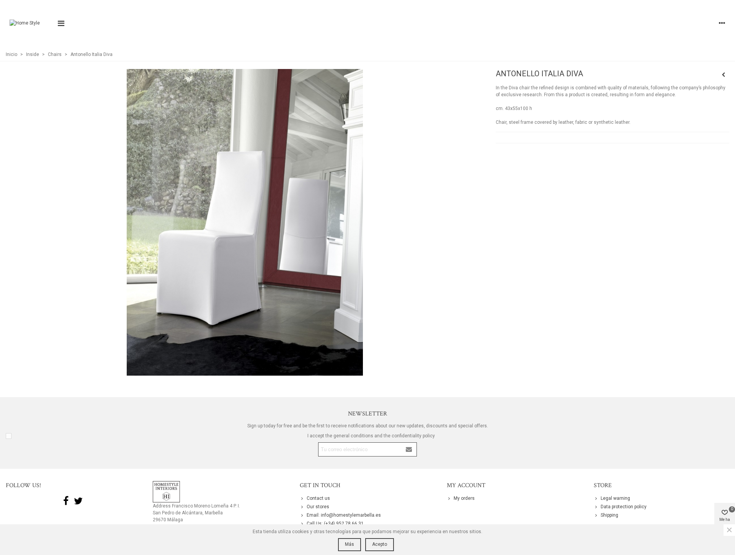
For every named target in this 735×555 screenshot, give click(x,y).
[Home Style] (30, 23)
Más (349, 544)
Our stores (318, 506)
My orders (464, 498)
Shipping (609, 515)
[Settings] (722, 23)
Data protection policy (624, 506)
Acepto (379, 544)
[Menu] (61, 23)
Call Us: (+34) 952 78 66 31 (335, 523)
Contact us (318, 498)
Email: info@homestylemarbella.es (344, 515)
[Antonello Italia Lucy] (723, 74)
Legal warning (615, 498)
